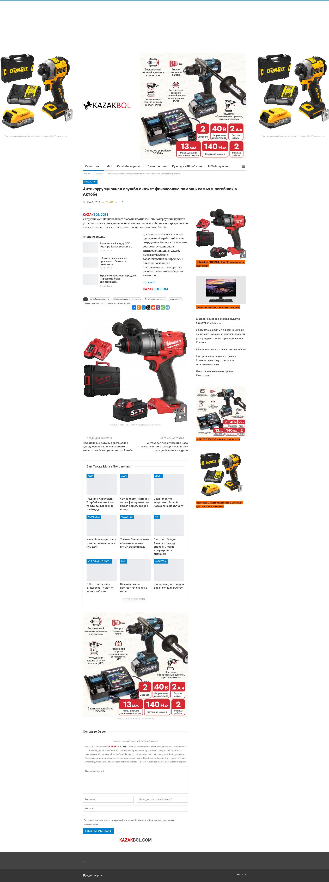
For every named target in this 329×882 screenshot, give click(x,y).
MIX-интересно (218, 166)
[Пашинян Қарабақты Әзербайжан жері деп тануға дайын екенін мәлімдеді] (102, 484)
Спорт (158, 476)
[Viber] (158, 307)
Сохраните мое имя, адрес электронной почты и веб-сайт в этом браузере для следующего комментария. (129, 822)
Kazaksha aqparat (128, 166)
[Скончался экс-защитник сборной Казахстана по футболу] (169, 484)
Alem (90, 476)
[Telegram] (168, 307)
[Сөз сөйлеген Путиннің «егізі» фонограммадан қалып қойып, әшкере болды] (135, 484)
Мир (109, 166)
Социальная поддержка (155, 299)
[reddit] (153, 307)
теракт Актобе (175, 299)
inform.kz (149, 282)
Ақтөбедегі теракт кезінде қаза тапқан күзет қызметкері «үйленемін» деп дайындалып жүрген (163, 446)
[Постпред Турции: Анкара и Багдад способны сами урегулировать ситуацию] (169, 525)
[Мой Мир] (144, 307)
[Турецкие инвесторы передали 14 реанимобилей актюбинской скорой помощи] (90, 279)
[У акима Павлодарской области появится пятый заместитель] (135, 525)
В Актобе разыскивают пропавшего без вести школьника (113, 261)
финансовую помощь (94, 303)
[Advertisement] (103, 25)
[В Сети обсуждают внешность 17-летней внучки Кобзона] (102, 570)
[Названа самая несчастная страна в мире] (135, 570)
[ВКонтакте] (134, 307)
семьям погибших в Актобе (118, 303)
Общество (127, 517)
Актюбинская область (99, 299)
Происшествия (157, 166)
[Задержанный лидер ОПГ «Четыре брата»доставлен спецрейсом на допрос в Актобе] (90, 247)
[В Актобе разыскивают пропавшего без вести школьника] (90, 262)
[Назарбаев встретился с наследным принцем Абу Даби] (102, 525)
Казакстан (92, 166)
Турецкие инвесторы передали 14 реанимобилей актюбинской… (118, 278)
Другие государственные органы (127, 299)
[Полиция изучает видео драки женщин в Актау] (169, 570)
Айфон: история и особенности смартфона (221, 349)
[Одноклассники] (139, 307)
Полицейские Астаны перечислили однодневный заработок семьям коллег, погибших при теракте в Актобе (108, 446)
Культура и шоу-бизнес (187, 166)
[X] (148, 307)
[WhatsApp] (163, 307)
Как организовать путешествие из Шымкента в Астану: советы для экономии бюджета (216, 360)
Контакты (241, 874)
